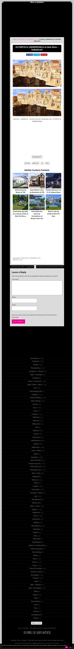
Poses (35, 559)
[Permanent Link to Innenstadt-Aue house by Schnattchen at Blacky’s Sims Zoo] (37, 209)
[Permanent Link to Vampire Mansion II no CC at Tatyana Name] (53, 187)
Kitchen (36, 434)
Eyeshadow (36, 489)
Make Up (35, 480)
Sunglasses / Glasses (36, 371)
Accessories (34, 358)
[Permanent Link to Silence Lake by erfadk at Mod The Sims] (53, 209)
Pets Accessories (36, 549)
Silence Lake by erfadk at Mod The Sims (53, 214)
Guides (35, 454)
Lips (35, 496)
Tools (35, 605)
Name (14, 297)
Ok (66, 647)
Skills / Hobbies (35, 585)
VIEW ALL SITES (36, 623)
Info (70, 647)
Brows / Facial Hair (34, 381)
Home (14, 39)
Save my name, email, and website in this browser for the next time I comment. (34, 316)
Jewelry (35, 364)
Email (14, 305)
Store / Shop (36, 473)
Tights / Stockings (36, 374)
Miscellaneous (35, 368)
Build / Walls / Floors (34, 384)
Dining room (36, 424)
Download (36, 157)
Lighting (36, 522)
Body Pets (36, 539)
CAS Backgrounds (36, 391)
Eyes (34, 407)
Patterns (35, 532)
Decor (36, 516)
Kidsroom (36, 430)
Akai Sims (27, 163)
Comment (15, 279)
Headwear (35, 361)
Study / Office (36, 450)
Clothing (34, 394)
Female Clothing (35, 397)
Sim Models (35, 575)
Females (35, 578)
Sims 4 (47, 163)
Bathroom (36, 417)
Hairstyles (34, 457)
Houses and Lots (22, 39)
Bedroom (36, 420)
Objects (34, 509)
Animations (36, 378)
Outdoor (36, 444)
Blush (36, 483)
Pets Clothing (36, 552)
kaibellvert (35, 163)
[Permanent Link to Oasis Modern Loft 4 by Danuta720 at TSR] (37, 187)
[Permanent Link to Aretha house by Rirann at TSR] (20, 187)
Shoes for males (36, 572)
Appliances (36, 512)
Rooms (34, 562)
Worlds (35, 618)
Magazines (36, 476)
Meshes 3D (35, 503)
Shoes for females (36, 568)
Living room (36, 437)
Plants (35, 555)
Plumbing (36, 529)
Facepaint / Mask (36, 493)
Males (36, 581)
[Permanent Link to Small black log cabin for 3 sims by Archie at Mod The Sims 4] (20, 209)
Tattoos (35, 595)
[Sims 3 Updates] (37, 632)
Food (35, 411)
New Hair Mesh (36, 460)
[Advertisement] (37, 20)
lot (42, 163)
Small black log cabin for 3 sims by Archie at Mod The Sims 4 (20, 214)
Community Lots (35, 466)
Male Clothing (35, 401)
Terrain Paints (35, 601)
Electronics (36, 519)
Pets (35, 536)
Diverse (35, 404)
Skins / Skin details (35, 588)
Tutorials (36, 611)
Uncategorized (36, 615)
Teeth (35, 598)
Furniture (35, 414)
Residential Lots (33, 39)
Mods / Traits (34, 506)
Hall (36, 427)
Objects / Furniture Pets (37, 545)
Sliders (36, 591)
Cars (35, 388)
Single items (36, 447)
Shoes (35, 565)
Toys (35, 608)
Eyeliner (35, 486)
